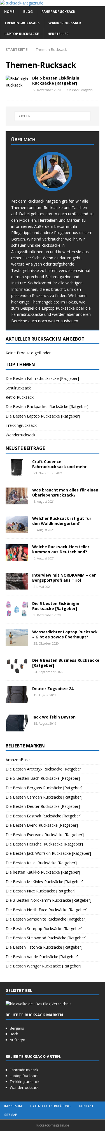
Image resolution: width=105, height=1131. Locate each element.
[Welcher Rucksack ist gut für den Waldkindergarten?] (17, 524)
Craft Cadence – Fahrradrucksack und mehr (59, 464)
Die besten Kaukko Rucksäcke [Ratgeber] (43, 872)
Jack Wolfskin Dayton (54, 717)
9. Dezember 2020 (47, 90)
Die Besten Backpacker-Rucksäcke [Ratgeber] (47, 406)
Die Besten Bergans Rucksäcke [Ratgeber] (44, 787)
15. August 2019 (45, 695)
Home (9, 11)
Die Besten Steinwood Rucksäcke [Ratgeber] (46, 937)
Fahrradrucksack (58, 11)
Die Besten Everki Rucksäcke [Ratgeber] (42, 825)
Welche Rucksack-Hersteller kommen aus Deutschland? (60, 549)
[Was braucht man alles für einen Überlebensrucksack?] (17, 496)
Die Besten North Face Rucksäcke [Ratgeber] (47, 909)
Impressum (13, 1106)
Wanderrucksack (64, 23)
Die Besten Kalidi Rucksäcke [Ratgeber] (41, 862)
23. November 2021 (48, 473)
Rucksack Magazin (79, 90)
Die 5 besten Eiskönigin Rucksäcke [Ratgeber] (55, 80)
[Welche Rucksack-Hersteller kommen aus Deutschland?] (17, 552)
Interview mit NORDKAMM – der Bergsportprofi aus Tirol (64, 577)
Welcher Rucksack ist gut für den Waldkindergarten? (61, 521)
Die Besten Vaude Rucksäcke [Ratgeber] (42, 956)
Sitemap (10, 1114)
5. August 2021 (44, 501)
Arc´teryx (17, 1039)
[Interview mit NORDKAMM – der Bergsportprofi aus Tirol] (17, 581)
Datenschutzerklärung (50, 1106)
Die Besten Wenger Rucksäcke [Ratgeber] (43, 966)
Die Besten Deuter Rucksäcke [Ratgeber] (43, 806)
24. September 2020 (48, 672)
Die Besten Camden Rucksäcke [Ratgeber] (44, 797)
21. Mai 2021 (43, 586)
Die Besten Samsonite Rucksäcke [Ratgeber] (46, 919)
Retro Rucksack (20, 397)
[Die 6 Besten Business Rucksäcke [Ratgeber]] (17, 666)
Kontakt (86, 1106)
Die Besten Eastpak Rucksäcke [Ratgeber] (43, 816)
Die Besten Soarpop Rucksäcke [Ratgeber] (44, 928)
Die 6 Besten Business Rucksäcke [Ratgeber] (65, 663)
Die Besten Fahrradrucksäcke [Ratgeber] (42, 378)
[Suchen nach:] (52, 116)
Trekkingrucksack (22, 23)
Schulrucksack (18, 388)
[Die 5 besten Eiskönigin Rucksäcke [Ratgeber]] (17, 609)
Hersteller (58, 33)
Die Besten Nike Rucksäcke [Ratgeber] (40, 891)
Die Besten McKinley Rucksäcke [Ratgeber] (44, 881)
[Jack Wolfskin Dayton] (17, 723)
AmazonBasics (19, 759)
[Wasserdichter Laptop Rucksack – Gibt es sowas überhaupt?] (17, 637)
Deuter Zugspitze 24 (52, 688)
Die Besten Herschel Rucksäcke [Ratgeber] (44, 844)
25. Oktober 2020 (46, 643)
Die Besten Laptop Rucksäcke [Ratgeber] (43, 416)
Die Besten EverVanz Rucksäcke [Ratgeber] (45, 834)
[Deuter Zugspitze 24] (17, 694)
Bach (14, 1033)
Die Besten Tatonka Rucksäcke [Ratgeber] (44, 947)
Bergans (17, 1028)
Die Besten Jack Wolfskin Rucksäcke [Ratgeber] (48, 853)
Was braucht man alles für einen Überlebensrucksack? (65, 492)
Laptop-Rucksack (24, 1075)
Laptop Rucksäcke (21, 33)
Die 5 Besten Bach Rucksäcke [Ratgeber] (43, 778)
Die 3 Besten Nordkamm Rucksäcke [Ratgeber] (48, 900)
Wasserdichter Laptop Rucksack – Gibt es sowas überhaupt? (65, 634)
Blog (28, 11)
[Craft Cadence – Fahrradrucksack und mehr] (17, 467)
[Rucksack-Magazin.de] (21, 3)
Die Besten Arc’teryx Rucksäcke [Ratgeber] (44, 769)
